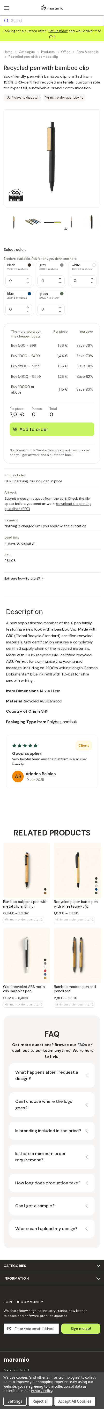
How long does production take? (48, 1183)
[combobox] (52, 20)
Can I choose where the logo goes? (44, 1104)
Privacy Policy (41, 1390)
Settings (14, 1401)
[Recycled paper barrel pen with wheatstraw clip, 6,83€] (77, 870)
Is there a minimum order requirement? (40, 1157)
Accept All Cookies (74, 1401)
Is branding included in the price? (48, 1130)
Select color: (40, 254)
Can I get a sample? (35, 1205)
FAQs (82, 1044)
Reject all (40, 1401)
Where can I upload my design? (46, 1228)
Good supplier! (27, 753)
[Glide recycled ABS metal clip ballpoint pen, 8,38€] (26, 955)
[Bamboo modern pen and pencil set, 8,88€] (77, 955)
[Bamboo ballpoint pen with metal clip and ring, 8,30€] (26, 870)
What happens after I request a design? (46, 1075)
